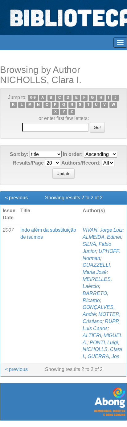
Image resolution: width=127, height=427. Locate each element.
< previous (16, 197)
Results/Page (28, 163)
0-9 (33, 98)
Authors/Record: (80, 163)
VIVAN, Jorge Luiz (103, 230)
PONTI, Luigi (104, 342)
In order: (73, 154)
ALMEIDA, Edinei (102, 237)
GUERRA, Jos (103, 356)
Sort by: (19, 154)
